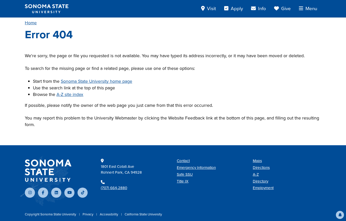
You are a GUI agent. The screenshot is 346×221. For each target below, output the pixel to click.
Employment (263, 188)
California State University (143, 214)
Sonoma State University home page (96, 81)
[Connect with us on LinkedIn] (56, 193)
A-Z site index (69, 94)
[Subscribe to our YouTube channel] (69, 193)
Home (31, 22)
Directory (260, 181)
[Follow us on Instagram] (30, 193)
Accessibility (109, 214)
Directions (261, 167)
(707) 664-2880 (114, 188)
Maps (257, 161)
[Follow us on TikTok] (83, 193)
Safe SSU (185, 174)
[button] (340, 215)
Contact (183, 161)
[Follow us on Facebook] (43, 193)
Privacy (88, 214)
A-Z (256, 174)
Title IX (182, 181)
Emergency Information (196, 167)
